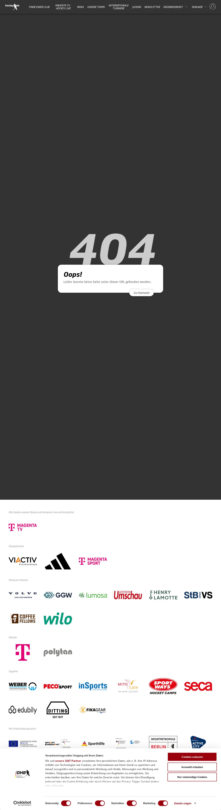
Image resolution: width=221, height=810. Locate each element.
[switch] (100, 803)
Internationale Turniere (118, 7)
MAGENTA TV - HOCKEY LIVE (63, 7)
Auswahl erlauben (192, 766)
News (80, 6)
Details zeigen (182, 803)
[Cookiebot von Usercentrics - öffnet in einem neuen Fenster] (22, 803)
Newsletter (152, 6)
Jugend (136, 6)
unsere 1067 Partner (68, 760)
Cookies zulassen (192, 756)
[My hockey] (213, 6)
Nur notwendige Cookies (192, 777)
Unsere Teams (96, 6)
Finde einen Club (39, 6)
